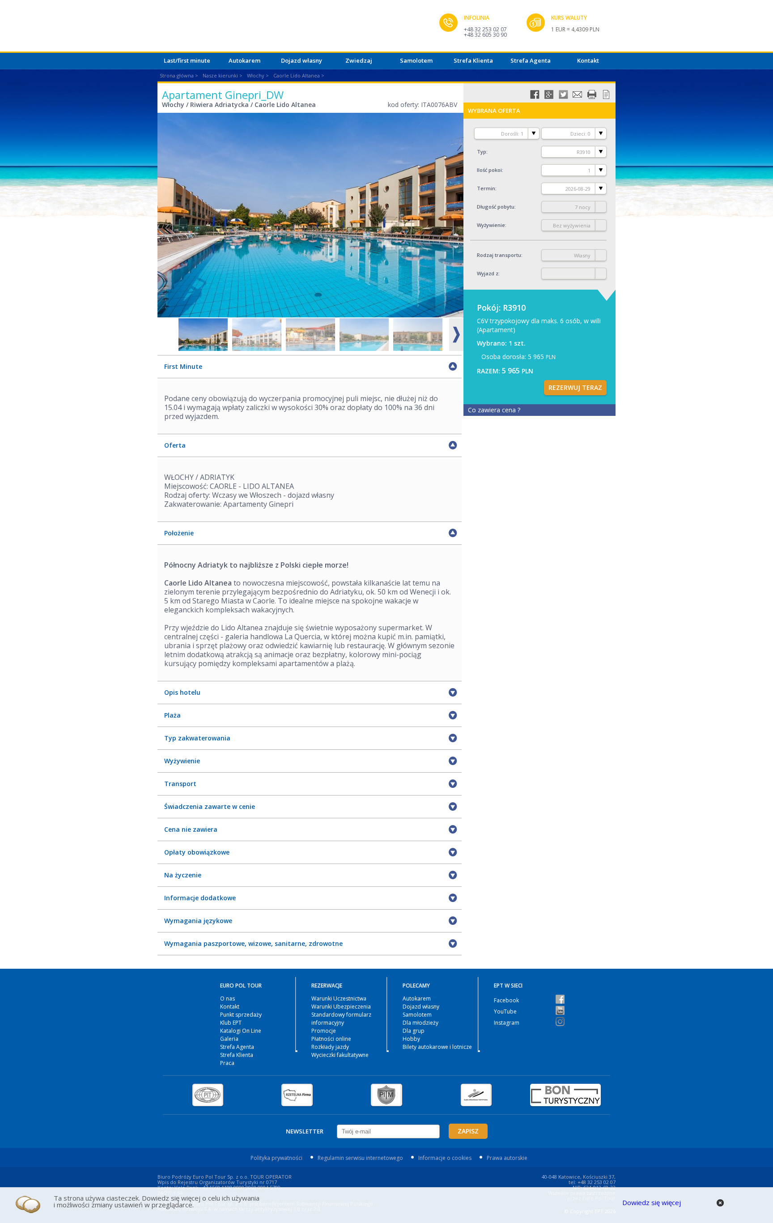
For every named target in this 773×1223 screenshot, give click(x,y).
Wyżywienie (491, 225)
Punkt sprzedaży (241, 1014)
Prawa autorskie (507, 1158)
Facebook (506, 1000)
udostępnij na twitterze (563, 94)
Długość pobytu (495, 206)
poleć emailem (577, 94)
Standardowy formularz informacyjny (341, 1018)
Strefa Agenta (530, 60)
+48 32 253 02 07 (485, 29)
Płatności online (331, 1039)
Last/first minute (187, 60)
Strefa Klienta (473, 60)
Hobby (411, 1039)
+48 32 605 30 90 (485, 34)
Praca (227, 1063)
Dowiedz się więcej (651, 1202)
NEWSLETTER (304, 1131)
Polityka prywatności (276, 1158)
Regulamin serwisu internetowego (360, 1158)
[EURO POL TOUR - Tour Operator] (298, 28)
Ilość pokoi (489, 170)
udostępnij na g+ (549, 94)
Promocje (323, 1031)
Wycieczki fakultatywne (340, 1055)
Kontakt (588, 60)
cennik (606, 94)
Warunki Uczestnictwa (338, 998)
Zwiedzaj (358, 60)
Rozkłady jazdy (330, 1047)
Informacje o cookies (444, 1158)
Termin (486, 188)
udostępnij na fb (534, 94)
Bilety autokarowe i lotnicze (437, 1047)
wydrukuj (592, 94)
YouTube (505, 1011)
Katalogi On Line (240, 1031)
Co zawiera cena (494, 410)
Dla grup (414, 1031)
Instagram (506, 1022)
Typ (481, 151)
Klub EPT (231, 1022)
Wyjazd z (487, 273)
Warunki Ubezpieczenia (341, 1006)
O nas (227, 998)
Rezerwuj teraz (575, 387)
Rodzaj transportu (499, 255)
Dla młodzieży (420, 1022)
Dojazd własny (301, 60)
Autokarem (244, 60)
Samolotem (416, 60)
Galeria (229, 1039)
